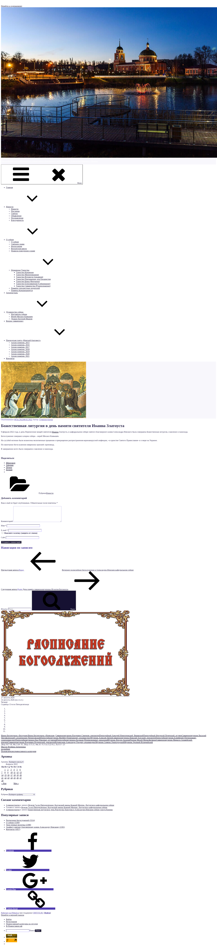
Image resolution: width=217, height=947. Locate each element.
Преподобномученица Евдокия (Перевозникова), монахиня (81, 740)
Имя (3, 526)
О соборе (10, 240)
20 (21, 775)
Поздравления (17, 218)
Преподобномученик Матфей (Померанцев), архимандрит (65, 738)
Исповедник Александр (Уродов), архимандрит (75, 742)
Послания (15, 211)
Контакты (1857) (13, 829)
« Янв (3, 783)
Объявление (16, 216)
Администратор (46, 420)
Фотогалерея (16, 246)
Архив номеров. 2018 (20, 349)
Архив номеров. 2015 (20, 343)
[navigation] (108, 925)
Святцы (14, 213)
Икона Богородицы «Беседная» (14, 735)
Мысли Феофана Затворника (13, 747)
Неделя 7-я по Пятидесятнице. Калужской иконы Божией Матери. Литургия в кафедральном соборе (71, 805)
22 (6, 778)
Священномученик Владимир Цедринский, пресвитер (31, 742)
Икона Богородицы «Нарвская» (41, 735)
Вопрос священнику (14, 321)
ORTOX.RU (38, 913)
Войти (47, 913)
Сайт (3, 537)
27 (21, 778)
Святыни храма (17, 244)
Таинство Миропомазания (27, 275)
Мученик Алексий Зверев (101, 738)
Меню (79, 183)
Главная (9, 187)
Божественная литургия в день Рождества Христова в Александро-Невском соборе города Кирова (70, 810)
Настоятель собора (19, 314)
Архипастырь (12, 293)
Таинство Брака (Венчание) (28, 281)
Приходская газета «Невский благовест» (23, 340)
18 (15, 775)
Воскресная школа (19, 249)
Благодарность (17, 220)
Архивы (4, 762)
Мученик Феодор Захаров (118, 740)
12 (18, 772)
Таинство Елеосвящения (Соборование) (33, 284)
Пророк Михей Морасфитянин (143, 740)
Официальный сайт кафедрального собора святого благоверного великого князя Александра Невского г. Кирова (49, 161)
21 (2, 778)
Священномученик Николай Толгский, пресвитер (134, 738)
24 (12, 778)
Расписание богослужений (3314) (20, 820)
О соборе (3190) (13, 823)
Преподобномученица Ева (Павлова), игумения (35, 740)
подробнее (5, 749)
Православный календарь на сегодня (22, 924)
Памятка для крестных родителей (25, 288)
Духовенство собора (14, 312)
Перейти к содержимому (11, 6)
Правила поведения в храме (23, 251)
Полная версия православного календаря (18, 751)
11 (14, 772)
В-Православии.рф (14, 926)
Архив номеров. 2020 (20, 354)
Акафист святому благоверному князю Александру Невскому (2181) (35, 827)
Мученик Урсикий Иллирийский (138, 742)
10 (12, 772)
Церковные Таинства (20, 270)
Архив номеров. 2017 (20, 347)
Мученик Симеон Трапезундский (110, 742)
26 (18, 778)
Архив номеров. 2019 (20, 352)
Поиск (32, 930)
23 (8, 778)
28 (2, 781)
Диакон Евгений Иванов (21, 319)
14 (2, 775)
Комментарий (7, 521)
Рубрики (4, 794)
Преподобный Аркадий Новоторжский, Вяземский (121, 735)
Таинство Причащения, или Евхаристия (33, 279)
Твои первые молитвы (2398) (18, 825)
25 (15, 778)
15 (6, 775)
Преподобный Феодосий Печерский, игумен (162, 735)
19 (18, 775)
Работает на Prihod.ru (10, 913)
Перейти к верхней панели (12, 915)
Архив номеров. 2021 (20, 356)
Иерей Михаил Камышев (22, 316)
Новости (9, 207)
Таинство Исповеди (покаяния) (29, 277)
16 (8, 775)
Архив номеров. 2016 (20, 345)
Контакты (10, 358)
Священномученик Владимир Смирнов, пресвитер (77, 735)
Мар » (16, 783)
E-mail (4, 530)
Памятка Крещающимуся (22, 290)
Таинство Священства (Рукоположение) (33, 286)
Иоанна (55, 432)
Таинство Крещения (25, 272)
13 (21, 772)
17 (12, 775)
